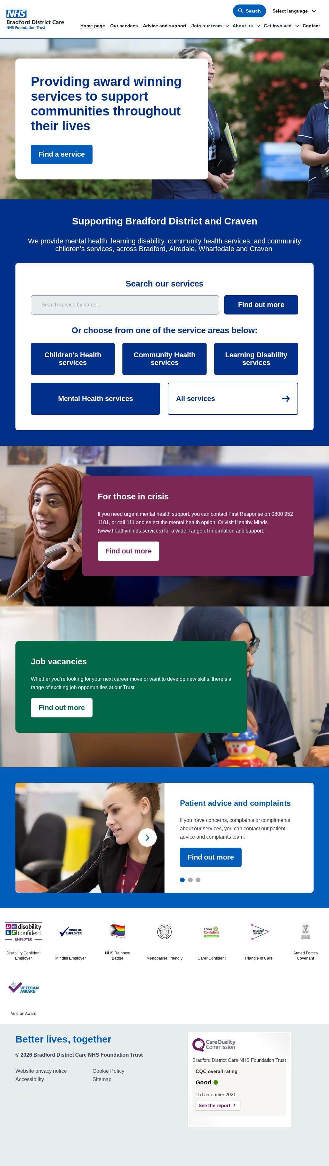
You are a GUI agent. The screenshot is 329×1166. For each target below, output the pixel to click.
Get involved (278, 25)
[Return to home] (37, 19)
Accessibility (29, 1079)
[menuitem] (51, 1071)
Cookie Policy (108, 1071)
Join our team (206, 25)
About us (243, 25)
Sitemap (102, 1079)
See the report (214, 1105)
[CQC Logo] (214, 1050)
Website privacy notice (41, 1071)
